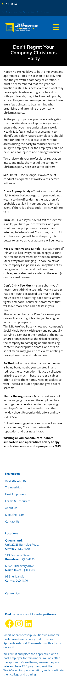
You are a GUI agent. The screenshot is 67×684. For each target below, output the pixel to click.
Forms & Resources (17, 501)
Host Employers (15, 494)
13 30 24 (10, 605)
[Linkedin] (28, 623)
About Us (11, 508)
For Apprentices (27, 12)
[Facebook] (9, 623)
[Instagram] (19, 623)
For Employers (9, 12)
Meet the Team (15, 515)
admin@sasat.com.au (19, 601)
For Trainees (44, 12)
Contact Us (12, 521)
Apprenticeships (15, 480)
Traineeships (13, 487)
